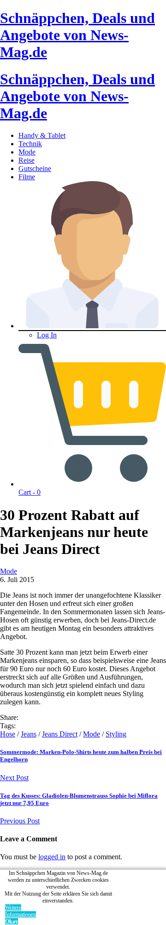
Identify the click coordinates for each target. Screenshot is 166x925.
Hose (7, 734)
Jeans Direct (59, 734)
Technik (30, 144)
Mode (27, 152)
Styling (116, 734)
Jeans (28, 734)
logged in (51, 857)
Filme (26, 177)
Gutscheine (34, 168)
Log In (47, 335)
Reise (26, 160)
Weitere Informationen (20, 911)
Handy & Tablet (41, 135)
